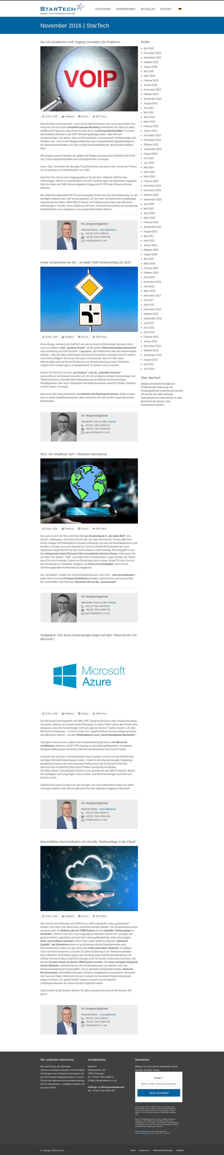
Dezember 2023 (152, 135)
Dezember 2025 (152, 53)
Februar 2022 (151, 222)
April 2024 (149, 117)
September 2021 (153, 227)
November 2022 (152, 190)
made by (180, 1150)
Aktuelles (148, 9)
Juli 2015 (149, 364)
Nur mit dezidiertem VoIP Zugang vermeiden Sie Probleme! (80, 42)
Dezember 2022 (152, 185)
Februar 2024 (151, 126)
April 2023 (149, 172)
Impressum (144, 1150)
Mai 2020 (149, 259)
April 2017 (149, 304)
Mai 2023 (149, 167)
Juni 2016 (149, 327)
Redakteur (69, 116)
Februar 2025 (151, 80)
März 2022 (149, 217)
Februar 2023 (151, 181)
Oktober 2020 (151, 250)
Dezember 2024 (152, 89)
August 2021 (150, 231)
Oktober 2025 (151, 62)
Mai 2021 (149, 236)
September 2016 (153, 318)
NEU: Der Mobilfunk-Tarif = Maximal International (73, 454)
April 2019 (149, 277)
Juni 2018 (149, 286)
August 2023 (150, 153)
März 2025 (149, 76)
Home (132, 1150)
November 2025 (152, 57)
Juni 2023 (149, 163)
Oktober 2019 (151, 272)
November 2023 (152, 140)
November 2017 (152, 295)
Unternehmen (125, 9)
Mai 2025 (149, 71)
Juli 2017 (149, 300)
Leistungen (103, 9)
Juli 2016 (149, 323)
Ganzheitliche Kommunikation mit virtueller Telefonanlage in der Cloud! (88, 841)
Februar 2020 (151, 268)
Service (85, 116)
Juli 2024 (149, 108)
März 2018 (149, 291)
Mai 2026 (149, 48)
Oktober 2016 (151, 314)
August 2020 (150, 254)
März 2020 (149, 263)
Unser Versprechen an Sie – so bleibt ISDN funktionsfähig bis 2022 (85, 262)
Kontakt (166, 9)
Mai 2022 (149, 208)
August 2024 (150, 103)
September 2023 (153, 149)
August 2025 (150, 66)
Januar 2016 (150, 341)
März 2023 (149, 176)
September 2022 (153, 199)
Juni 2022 (149, 204)
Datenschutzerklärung (162, 1150)
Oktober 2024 (151, 94)
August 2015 (150, 359)
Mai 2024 (149, 112)
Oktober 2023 (151, 144)
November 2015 (152, 346)
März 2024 (149, 121)
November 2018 (152, 282)
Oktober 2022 (151, 195)
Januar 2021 (150, 245)
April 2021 (149, 240)
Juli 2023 (149, 158)
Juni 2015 (149, 369)
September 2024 (153, 98)
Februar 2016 (151, 336)
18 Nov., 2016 (51, 116)
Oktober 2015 (151, 350)
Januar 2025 (150, 85)
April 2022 (149, 213)
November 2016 (152, 309)
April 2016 (149, 332)
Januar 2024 (150, 131)
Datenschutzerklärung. (143, 1135)
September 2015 (153, 355)
